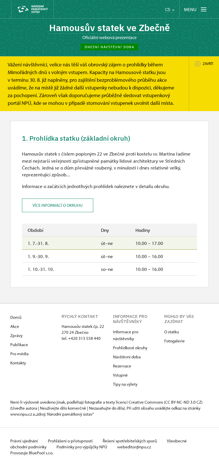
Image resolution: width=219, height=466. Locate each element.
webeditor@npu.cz (134, 446)
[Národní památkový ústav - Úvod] (32, 9)
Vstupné (120, 375)
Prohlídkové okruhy (130, 347)
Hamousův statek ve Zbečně (109, 28)
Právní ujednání (24, 440)
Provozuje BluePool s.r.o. (31, 452)
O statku (171, 331)
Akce (14, 326)
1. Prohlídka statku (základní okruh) (76, 138)
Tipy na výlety (125, 384)
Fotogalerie (174, 341)
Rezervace (122, 366)
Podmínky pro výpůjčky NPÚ (82, 446)
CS (168, 9)
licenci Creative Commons (139, 402)
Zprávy (16, 335)
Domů (15, 317)
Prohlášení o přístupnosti (71, 440)
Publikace (19, 344)
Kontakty (18, 362)
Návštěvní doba (127, 356)
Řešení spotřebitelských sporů (130, 440)
